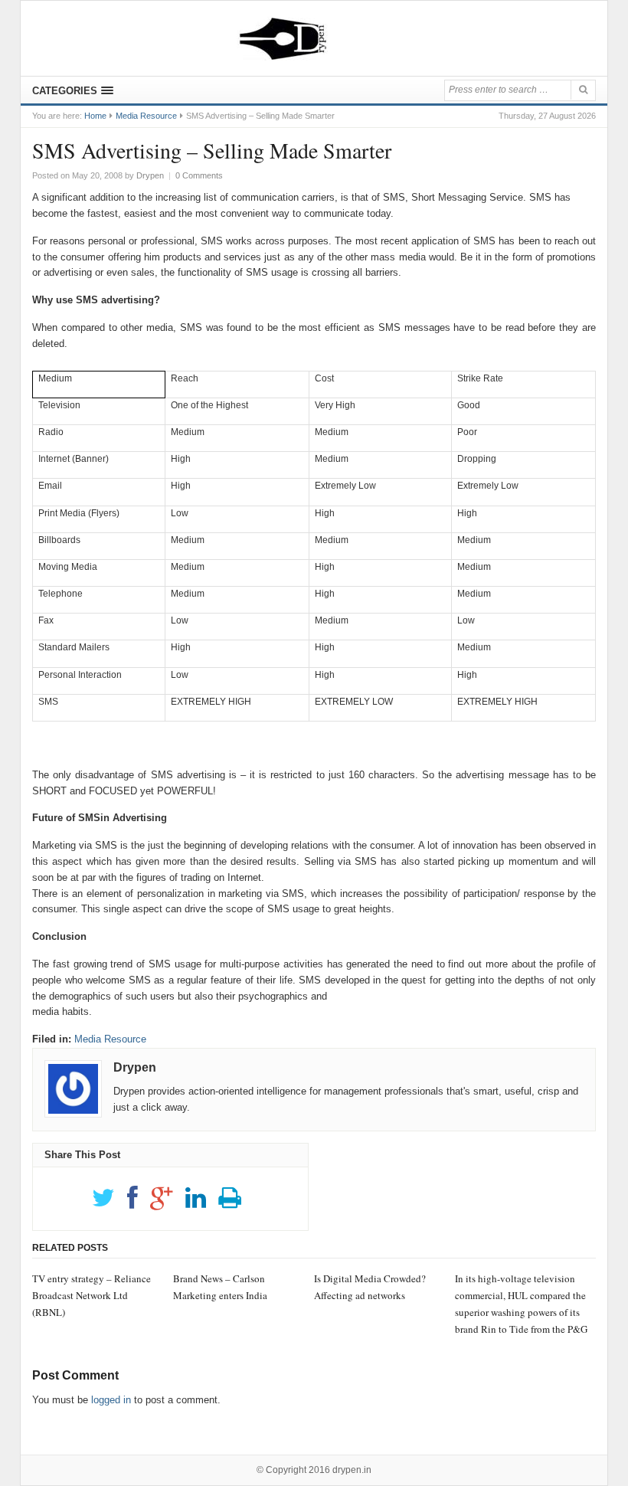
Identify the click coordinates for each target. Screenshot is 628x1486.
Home (95, 115)
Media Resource (146, 115)
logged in (111, 1400)
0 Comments (199, 175)
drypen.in (351, 1470)
